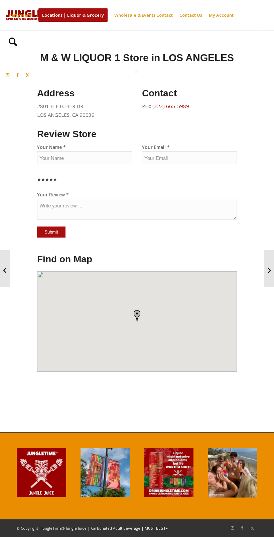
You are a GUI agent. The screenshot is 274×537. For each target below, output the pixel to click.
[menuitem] (20, 15)
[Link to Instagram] (7, 75)
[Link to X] (27, 75)
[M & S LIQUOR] (5, 268)
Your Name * (51, 147)
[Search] (12, 45)
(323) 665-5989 (170, 106)
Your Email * (156, 147)
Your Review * (53, 194)
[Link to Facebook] (17, 75)
